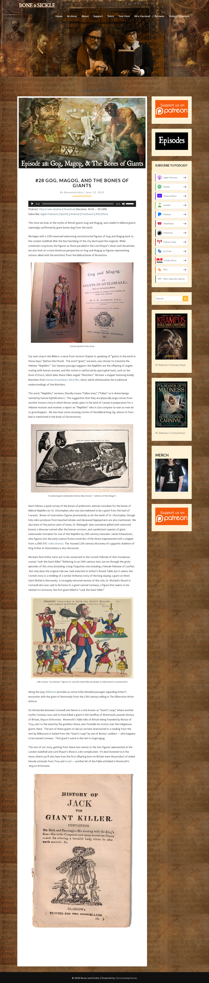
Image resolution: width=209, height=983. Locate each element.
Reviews (159, 16)
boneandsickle (73, 192)
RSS (98, 214)
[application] (82, 204)
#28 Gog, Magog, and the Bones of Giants (82, 183)
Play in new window (50, 209)
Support (98, 16)
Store (110, 16)
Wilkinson (51, 692)
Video (172, 16)
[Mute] (123, 203)
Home (59, 16)
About (85, 16)
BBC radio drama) (53, 543)
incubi (68, 761)
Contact (184, 16)
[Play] (32, 203)
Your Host (124, 16)
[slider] (130, 203)
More (105, 214)
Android (74, 214)
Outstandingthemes (126, 977)
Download (69, 209)
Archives (72, 16)
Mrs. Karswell (142, 16)
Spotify (64, 214)
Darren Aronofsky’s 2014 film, (63, 379)
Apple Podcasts (49, 214)
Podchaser (87, 214)
